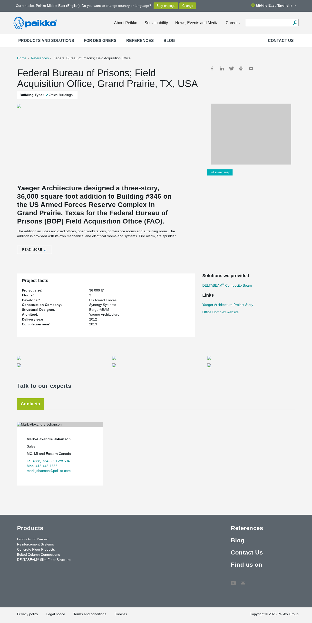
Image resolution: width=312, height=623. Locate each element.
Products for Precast (33, 539)
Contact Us (281, 41)
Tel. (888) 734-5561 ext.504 (48, 461)
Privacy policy (27, 614)
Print (241, 68)
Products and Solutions (46, 41)
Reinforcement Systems (35, 544)
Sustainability (156, 23)
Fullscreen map (220, 172)
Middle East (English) (274, 5)
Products (30, 528)
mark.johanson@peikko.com (49, 471)
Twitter (231, 68)
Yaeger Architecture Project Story (227, 305)
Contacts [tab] (30, 403)
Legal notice (55, 614)
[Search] (295, 22)
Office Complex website (220, 312)
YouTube (233, 580)
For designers (100, 41)
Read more (32, 249)
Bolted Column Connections (38, 554)
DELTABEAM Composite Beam (227, 285)
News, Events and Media (196, 23)
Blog (169, 41)
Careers (233, 23)
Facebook (212, 68)
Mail (251, 68)
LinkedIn (221, 68)
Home (21, 58)
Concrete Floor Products (36, 549)
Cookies (121, 614)
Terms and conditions (89, 614)
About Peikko (125, 23)
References (140, 41)
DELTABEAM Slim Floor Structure (44, 559)
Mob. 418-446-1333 (42, 466)
